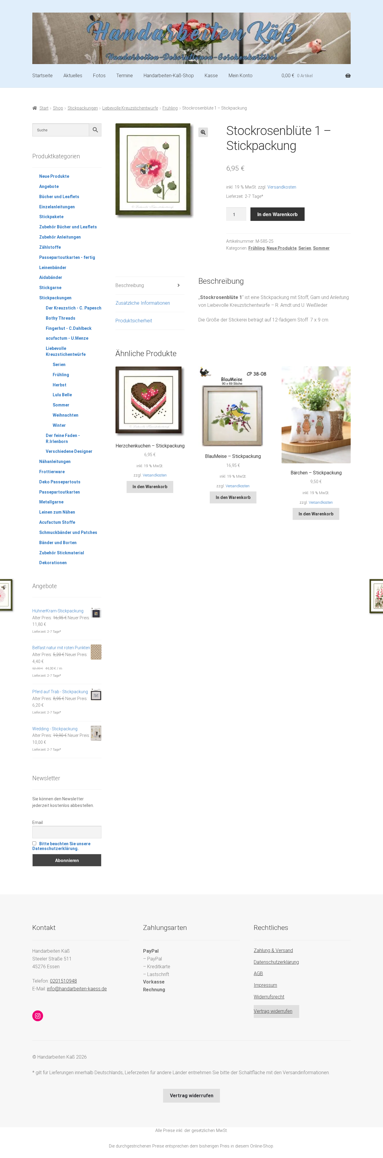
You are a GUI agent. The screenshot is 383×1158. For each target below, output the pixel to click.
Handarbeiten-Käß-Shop (169, 75)
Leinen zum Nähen (57, 512)
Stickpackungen (83, 108)
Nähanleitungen (55, 461)
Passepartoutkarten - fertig (67, 257)
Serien (304, 248)
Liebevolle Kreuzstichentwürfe (130, 108)
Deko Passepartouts (59, 481)
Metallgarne (51, 502)
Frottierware (52, 471)
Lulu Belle (62, 394)
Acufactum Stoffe (57, 522)
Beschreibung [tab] (129, 285)
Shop (58, 108)
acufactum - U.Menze (67, 338)
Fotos (99, 75)
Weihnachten (65, 415)
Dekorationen (53, 562)
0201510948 (63, 981)
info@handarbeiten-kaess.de (77, 989)
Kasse (211, 75)
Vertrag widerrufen (273, 1011)
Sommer (321, 248)
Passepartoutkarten (59, 492)
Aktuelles (72, 75)
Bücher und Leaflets (59, 196)
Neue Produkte (282, 248)
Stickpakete (51, 216)
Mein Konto (241, 75)
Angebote (49, 186)
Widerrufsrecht (269, 997)
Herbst (59, 385)
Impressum (265, 985)
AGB (258, 973)
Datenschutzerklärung (276, 962)
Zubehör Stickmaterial (61, 552)
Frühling (170, 108)
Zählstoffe (50, 247)
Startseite (42, 75)
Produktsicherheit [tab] (133, 321)
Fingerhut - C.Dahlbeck (69, 328)
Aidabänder (50, 277)
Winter (59, 425)
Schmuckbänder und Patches (68, 532)
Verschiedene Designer (69, 451)
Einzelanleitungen (57, 206)
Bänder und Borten (58, 542)
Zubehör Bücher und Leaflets (68, 226)
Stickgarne (50, 287)
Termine (124, 75)
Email (37, 822)
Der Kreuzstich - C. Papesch (73, 308)
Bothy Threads (60, 318)
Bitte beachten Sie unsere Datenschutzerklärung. (61, 846)
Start (43, 108)
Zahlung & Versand (273, 950)
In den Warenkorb (277, 214)
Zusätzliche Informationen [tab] (142, 303)
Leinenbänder (52, 267)
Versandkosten (282, 187)
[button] (203, 132)
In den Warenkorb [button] (150, 486)
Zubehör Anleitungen (60, 237)
